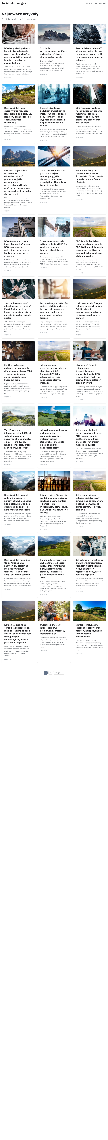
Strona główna (100, 3)
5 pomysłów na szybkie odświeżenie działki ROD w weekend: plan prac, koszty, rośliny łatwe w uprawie (53, 247)
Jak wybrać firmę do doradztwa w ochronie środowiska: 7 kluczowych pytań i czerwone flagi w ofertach (89, 176)
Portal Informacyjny (14, 3)
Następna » (59, 673)
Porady (89, 3)
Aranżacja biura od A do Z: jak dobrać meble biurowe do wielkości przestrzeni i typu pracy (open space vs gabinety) (89, 54)
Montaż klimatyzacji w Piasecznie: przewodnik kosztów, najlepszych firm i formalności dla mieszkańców (89, 631)
